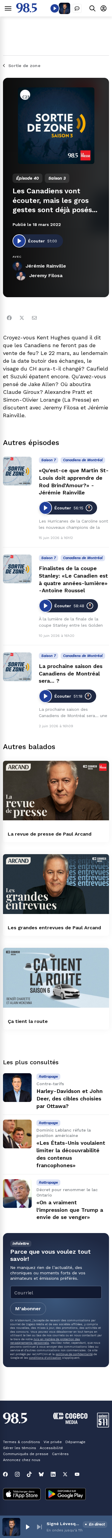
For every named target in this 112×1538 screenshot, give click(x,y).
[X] (65, 1474)
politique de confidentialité (74, 1354)
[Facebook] (9, 318)
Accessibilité (51, 1448)
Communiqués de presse (25, 1454)
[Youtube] (77, 1474)
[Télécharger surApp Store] (22, 1494)
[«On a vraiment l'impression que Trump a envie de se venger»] (17, 1193)
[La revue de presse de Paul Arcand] (56, 791)
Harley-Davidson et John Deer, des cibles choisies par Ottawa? (69, 1098)
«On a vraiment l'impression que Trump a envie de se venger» (69, 1209)
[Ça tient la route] (56, 978)
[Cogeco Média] (70, 1422)
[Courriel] (34, 318)
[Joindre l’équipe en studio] (77, 8)
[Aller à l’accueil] (26, 11)
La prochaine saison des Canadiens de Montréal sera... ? (70, 673)
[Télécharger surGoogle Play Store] (65, 1494)
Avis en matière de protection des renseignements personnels (45, 1340)
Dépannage (75, 1442)
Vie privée (53, 1442)
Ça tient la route (28, 1021)
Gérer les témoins (19, 1448)
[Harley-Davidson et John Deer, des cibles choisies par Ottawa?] (17, 1087)
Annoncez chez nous (21, 1460)
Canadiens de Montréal (83, 460)
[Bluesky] (41, 1474)
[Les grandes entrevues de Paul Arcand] (56, 884)
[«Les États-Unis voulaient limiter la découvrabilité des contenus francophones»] (17, 1134)
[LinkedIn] (53, 1474)
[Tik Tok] (29, 1474)
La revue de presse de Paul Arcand (49, 834)
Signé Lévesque (63, 1523)
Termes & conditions (21, 1442)
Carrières (60, 1454)
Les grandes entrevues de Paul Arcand (54, 927)
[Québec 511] (103, 1426)
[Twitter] (22, 318)
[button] (27, 1527)
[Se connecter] (103, 8)
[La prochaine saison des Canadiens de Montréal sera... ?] (17, 666)
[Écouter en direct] (54, 8)
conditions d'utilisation (45, 1357)
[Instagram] (17, 1474)
